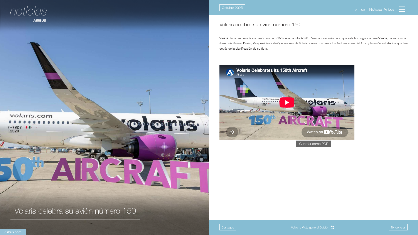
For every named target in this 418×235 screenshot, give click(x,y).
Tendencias (398, 227)
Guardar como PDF (313, 144)
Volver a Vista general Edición (310, 227)
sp (363, 9)
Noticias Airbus (381, 9)
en (357, 9)
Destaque (227, 227)
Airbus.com (12, 232)
